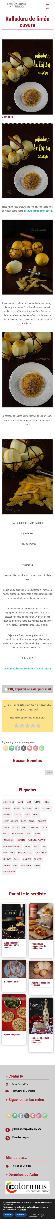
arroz (29, 802)
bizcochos (6, 808)
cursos (27, 815)
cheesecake (46, 808)
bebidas (46, 802)
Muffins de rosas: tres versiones (41, 984)
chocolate (7, 815)
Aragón (20, 802)
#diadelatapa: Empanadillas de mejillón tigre (39, 946)
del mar (36, 815)
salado (16, 859)
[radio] (16, 726)
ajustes (23, 1209)
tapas (15, 865)
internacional (8, 840)
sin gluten (38, 859)
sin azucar (27, 859)
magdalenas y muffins (36, 840)
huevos (37, 834)
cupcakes (17, 815)
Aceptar (8, 1215)
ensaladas (42, 821)
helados (6, 834)
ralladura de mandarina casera (37, 210)
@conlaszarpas (20, 1137)
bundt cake (27, 808)
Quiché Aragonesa (12, 1034)
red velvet (7, 859)
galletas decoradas (30, 827)
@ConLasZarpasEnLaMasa (27, 1129)
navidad (37, 846)
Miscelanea (7, 116)
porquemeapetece (25, 853)
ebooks (31, 821)
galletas (15, 827)
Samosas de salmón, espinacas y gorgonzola (40, 1040)
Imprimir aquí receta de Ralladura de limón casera (27, 668)
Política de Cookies (21, 1165)
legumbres (21, 840)
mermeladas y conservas (12, 846)
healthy (44, 827)
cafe (37, 808)
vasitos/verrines (9, 872)
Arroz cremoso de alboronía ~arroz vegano (11, 945)
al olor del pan (8, 802)
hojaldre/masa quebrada (21, 834)
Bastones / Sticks (11, 981)
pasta (5, 853)
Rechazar (20, 1215)
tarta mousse (26, 865)
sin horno (6, 865)
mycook (28, 846)
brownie (17, 808)
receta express (40, 853)
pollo (12, 853)
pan (44, 846)
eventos (6, 827)
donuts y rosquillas (10, 821)
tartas (37, 865)
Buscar (49, 773)
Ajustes (33, 1215)
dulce (23, 821)
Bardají (37, 802)
